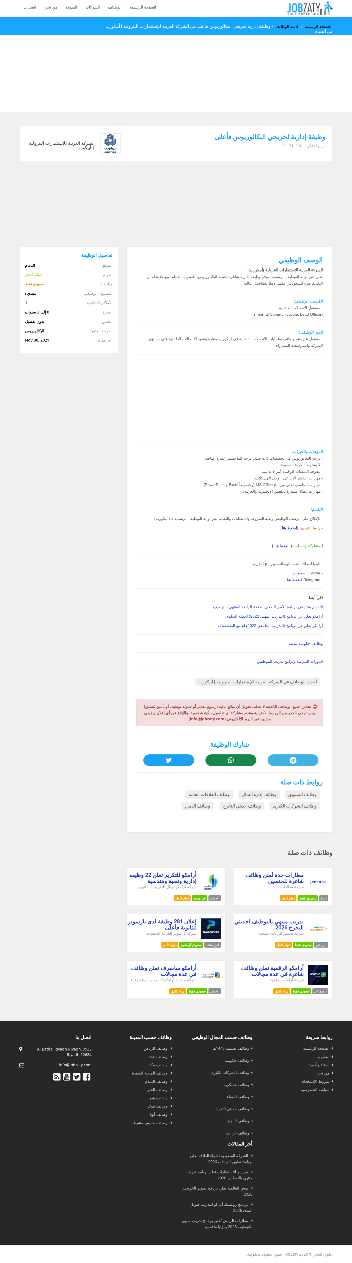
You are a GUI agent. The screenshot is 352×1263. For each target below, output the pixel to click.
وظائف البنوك (238, 1120)
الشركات (93, 7)
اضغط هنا (289, 528)
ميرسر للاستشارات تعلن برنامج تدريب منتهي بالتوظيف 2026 (219, 1174)
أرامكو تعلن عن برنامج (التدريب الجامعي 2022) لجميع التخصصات (270, 625)
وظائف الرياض (156, 1048)
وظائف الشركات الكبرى (295, 806)
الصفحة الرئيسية (143, 7)
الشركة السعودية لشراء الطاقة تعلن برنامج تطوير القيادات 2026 (221, 1158)
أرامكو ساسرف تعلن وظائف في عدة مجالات (164, 971)
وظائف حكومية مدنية (306, 643)
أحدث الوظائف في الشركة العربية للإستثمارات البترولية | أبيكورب (257, 681)
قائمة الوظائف (287, 26)
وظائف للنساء (238, 1096)
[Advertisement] (187, 73)
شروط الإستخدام (315, 1081)
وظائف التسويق (302, 794)
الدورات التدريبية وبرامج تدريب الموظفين (290, 661)
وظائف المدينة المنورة (150, 1073)
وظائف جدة (159, 1056)
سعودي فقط (307, 898)
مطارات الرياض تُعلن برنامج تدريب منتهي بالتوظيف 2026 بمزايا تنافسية (217, 1223)
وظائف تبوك (158, 1106)
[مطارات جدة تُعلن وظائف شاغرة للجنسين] (318, 890)
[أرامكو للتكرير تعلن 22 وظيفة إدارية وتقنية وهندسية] (211, 890)
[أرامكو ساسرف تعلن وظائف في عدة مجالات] (211, 983)
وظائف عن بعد (237, 1133)
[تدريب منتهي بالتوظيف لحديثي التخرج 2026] (318, 937)
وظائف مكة (158, 1064)
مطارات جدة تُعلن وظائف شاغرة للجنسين (274, 878)
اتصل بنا (29, 7)
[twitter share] (168, 760)
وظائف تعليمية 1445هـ (231, 1048)
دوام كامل (288, 898)
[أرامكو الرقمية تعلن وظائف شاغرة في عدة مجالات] (318, 983)
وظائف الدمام (197, 806)
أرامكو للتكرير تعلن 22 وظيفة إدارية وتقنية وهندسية (163, 878)
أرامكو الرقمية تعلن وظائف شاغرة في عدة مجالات (272, 971)
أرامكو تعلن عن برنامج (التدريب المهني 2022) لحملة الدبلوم (274, 616)
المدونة (71, 7)
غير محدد (199, 898)
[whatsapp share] (230, 760)
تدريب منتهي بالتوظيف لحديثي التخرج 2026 (269, 924)
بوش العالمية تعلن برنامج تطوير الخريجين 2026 (217, 1191)
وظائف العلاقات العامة (209, 794)
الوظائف (115, 7)
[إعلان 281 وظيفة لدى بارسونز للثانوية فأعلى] (211, 937)
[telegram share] (293, 760)
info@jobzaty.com (75, 1064)
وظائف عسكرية (236, 1084)
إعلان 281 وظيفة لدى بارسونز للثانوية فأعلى (162, 924)
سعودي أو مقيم (191, 944)
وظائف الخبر (158, 1089)
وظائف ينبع (159, 1097)
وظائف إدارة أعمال (259, 794)
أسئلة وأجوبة (319, 1064)
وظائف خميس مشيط (151, 1122)
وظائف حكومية (237, 1060)
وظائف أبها (159, 1114)
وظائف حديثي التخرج (242, 806)
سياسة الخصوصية (315, 1089)
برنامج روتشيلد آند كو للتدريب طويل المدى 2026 (221, 1207)
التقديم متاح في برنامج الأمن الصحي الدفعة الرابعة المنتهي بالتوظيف (268, 607)
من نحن (51, 7)
